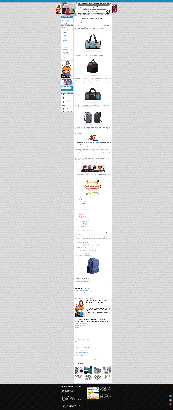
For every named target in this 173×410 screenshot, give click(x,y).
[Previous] (74, 374)
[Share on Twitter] (91, 359)
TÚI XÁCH (96, 307)
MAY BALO (91, 307)
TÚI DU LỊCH (64, 45)
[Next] (111, 374)
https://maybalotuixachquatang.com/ (83, 352)
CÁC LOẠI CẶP (64, 37)
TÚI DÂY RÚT (65, 57)
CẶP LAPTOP (65, 40)
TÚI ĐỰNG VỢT (84, 223)
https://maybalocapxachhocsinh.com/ (83, 350)
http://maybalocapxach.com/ (82, 329)
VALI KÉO (80, 213)
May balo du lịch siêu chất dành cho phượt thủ (67, 23)
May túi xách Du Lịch (65, 20)
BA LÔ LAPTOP (65, 32)
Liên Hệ (63, 18)
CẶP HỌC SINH (65, 41)
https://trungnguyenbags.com (69, 393)
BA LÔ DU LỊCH (64, 27)
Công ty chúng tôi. (95, 142)
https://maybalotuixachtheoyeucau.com (83, 355)
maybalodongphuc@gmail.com (84, 290)
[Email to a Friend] (93, 359)
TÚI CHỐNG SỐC (65, 53)
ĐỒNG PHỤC (101, 307)
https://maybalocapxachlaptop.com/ (84, 347)
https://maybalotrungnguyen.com (70, 392)
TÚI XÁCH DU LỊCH (65, 29)
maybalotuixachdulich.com (70, 390)
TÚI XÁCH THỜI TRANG (66, 47)
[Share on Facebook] (89, 359)
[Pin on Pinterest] (94, 359)
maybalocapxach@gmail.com (83, 292)
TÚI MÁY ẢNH (65, 56)
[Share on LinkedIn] (96, 359)
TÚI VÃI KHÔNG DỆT (66, 52)
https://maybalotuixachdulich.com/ (83, 331)
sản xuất (100, 197)
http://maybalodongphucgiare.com (83, 327)
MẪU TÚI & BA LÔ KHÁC (66, 49)
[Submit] (72, 88)
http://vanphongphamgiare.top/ (83, 338)
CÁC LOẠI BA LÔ (82, 199)
